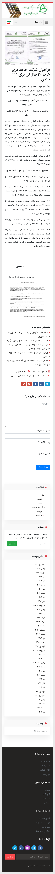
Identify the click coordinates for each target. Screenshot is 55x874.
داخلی (13, 375)
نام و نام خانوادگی (42, 430)
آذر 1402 (42, 654)
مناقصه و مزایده (34, 375)
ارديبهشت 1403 (39, 605)
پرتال (30, 865)
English (38, 22)
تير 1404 (42, 679)
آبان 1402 (41, 683)
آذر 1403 (42, 576)
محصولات (46, 765)
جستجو (12, 543)
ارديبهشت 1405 (39, 662)
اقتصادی (21, 375)
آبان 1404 (41, 703)
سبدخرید (46, 827)
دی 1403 (41, 638)
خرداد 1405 (40, 642)
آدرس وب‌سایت (43, 453)
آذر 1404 (42, 687)
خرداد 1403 (40, 621)
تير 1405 (42, 597)
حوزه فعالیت (45, 761)
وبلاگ (47, 790)
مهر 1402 (42, 671)
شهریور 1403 (40, 646)
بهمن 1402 (41, 568)
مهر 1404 (41, 589)
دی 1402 (42, 580)
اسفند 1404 (40, 675)
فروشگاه (46, 794)
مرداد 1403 (41, 585)
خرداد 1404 (40, 617)
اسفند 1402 (41, 593)
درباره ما (46, 774)
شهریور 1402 (40, 572)
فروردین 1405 (39, 695)
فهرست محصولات (42, 822)
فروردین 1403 (39, 564)
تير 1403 (42, 613)
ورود (15, 22)
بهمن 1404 (41, 609)
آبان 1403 (41, 625)
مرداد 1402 (41, 707)
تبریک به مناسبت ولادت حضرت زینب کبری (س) (27, 340)
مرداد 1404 (41, 658)
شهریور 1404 (40, 691)
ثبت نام (10, 857)
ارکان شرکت (45, 770)
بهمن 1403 (41, 699)
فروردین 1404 (40, 630)
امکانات (46, 798)
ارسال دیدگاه (43, 467)
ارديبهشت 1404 (39, 650)
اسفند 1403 (40, 634)
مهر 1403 (41, 601)
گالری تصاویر (44, 818)
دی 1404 (42, 712)
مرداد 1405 (41, 666)
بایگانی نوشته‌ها (43, 831)
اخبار (44, 375)
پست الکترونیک (43, 442)
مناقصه (39, 515)
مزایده (39, 511)
